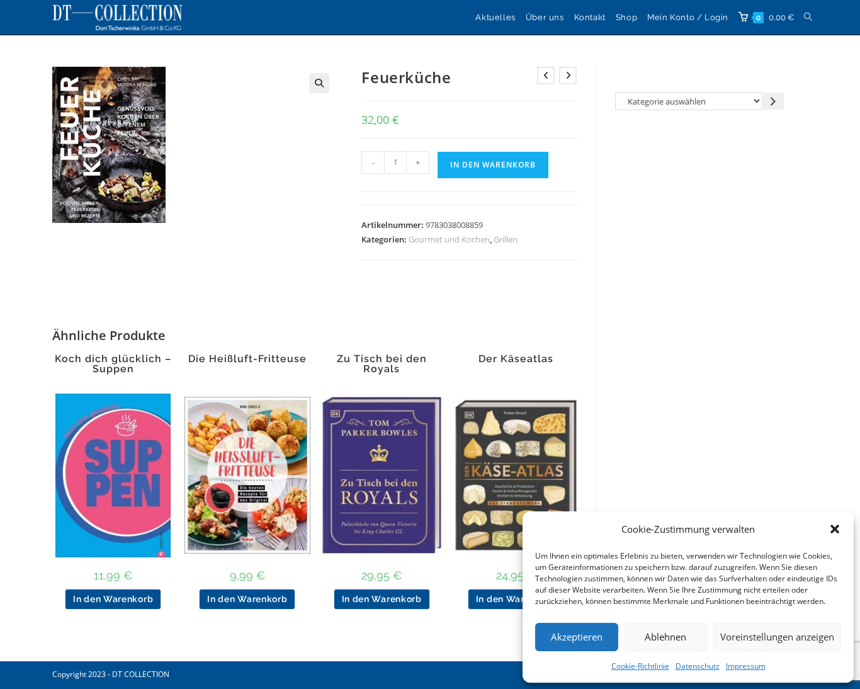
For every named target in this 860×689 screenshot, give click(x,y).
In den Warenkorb (493, 164)
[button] (835, 529)
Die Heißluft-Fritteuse (247, 359)
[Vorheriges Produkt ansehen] (546, 75)
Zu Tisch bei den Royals (382, 364)
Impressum (746, 666)
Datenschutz (698, 666)
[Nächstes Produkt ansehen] (568, 75)
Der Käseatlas (515, 359)
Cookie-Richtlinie (640, 666)
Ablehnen (665, 636)
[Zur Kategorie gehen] (773, 101)
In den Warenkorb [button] (113, 599)
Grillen (506, 239)
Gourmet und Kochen (449, 239)
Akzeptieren (577, 636)
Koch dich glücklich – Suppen (113, 364)
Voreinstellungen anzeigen (777, 636)
